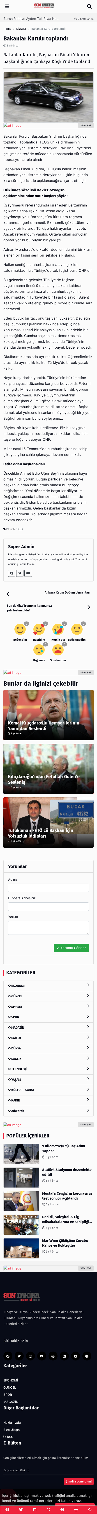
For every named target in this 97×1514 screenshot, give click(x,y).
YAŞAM (16, 1080)
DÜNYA (16, 1048)
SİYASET (17, 1007)
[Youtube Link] (28, 573)
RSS (9, 1437)
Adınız (12, 879)
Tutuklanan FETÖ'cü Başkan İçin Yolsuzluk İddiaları (40, 833)
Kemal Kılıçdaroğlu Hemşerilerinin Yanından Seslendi (43, 725)
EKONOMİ (18, 986)
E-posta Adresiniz (22, 898)
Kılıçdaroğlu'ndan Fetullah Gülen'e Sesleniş (44, 779)
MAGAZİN (17, 1028)
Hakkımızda (12, 1422)
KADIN (15, 1100)
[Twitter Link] (19, 573)
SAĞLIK (16, 1059)
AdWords (17, 1111)
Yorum (13, 917)
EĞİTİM (16, 1038)
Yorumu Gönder (73, 948)
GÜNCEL (16, 996)
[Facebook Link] (11, 573)
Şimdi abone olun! (79, 1481)
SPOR (15, 1017)
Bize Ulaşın (11, 1430)
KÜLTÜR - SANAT (22, 1090)
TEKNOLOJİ (19, 1069)
